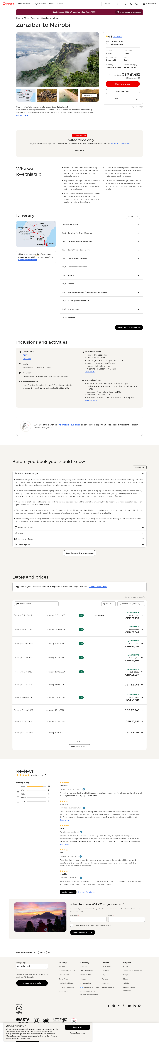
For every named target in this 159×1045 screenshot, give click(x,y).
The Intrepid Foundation (132, 970)
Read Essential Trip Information (79, 553)
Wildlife (126, 983)
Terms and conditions (120, 143)
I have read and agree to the (92, 925)
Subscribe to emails (32, 983)
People (126, 975)
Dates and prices (122, 84)
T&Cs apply (29, 977)
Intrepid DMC (85, 975)
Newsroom (106, 983)
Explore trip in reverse (127, 327)
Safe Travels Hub (65, 975)
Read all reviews (68, 892)
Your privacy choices (91, 987)
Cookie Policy (25, 1038)
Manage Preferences (77, 1033)
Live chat (105, 970)
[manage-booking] (131, 4)
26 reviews (117, 37)
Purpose (127, 963)
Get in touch (106, 966)
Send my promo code (82, 932)
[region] (48, 1031)
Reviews (105, 979)
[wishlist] (125, 4)
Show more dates (78, 746)
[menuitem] (8, 3)
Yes (41, 952)
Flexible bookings (66, 983)
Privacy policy (85, 983)
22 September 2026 (133, 78)
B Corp (125, 966)
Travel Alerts (63, 979)
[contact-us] (136, 4)
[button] (57, 59)
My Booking (63, 966)
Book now (79, 150)
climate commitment (27, 260)
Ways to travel (39, 4)
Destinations (24, 4)
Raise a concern (108, 987)
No (49, 952)
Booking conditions (66, 987)
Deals (51, 4)
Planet (125, 979)
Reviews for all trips (86, 892)
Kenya (26, 355)
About (60, 4)
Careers (83, 979)
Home (19, 18)
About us (83, 966)
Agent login (63, 991)
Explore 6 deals (122, 91)
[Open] (46, 775)
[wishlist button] (137, 99)
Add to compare (120, 99)
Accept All (77, 1027)
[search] (108, 3)
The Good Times (86, 970)
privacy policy (105, 925)
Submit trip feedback (67, 970)
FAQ (103, 975)
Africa (26, 18)
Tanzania (35, 18)
